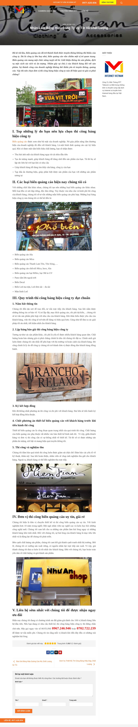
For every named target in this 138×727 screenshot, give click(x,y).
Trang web (72, 700)
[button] (45, 643)
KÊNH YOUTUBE (108, 2)
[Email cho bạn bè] (56, 652)
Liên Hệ (84, 11)
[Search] (122, 2)
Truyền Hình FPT (68, 11)
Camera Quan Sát (47, 11)
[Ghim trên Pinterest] (60, 652)
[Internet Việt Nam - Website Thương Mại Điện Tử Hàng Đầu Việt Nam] (23, 10)
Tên (17, 700)
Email (44, 700)
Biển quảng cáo (19, 141)
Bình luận (19, 682)
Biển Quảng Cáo (69, 24)
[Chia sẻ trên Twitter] (52, 652)
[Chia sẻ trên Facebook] (48, 652)
